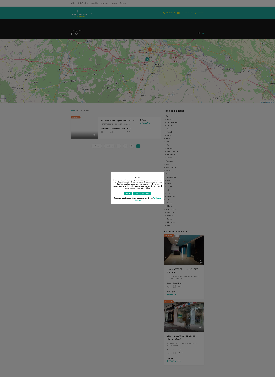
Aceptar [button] (128, 193)
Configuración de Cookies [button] (142, 193)
